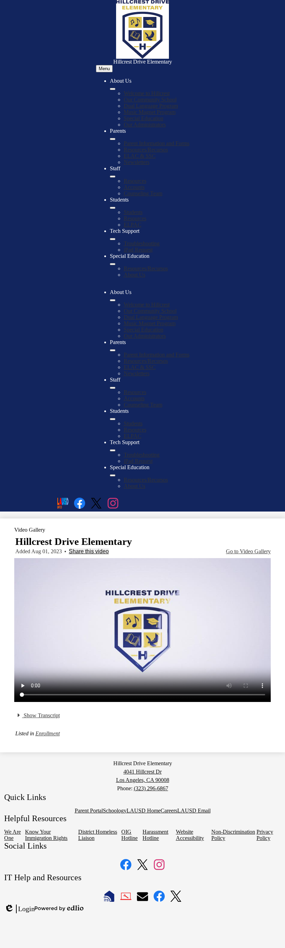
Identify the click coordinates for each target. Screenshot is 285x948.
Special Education (143, 118)
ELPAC (132, 225)
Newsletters (136, 162)
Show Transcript (41, 715)
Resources (135, 181)
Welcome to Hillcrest (147, 93)
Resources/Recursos (146, 150)
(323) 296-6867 (151, 788)
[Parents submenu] (112, 139)
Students (133, 212)
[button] (112, 300)
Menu (104, 68)
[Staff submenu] (112, 176)
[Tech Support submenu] (112, 239)
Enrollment (47, 733)
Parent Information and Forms (156, 143)
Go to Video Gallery (248, 551)
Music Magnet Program (150, 112)
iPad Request (138, 250)
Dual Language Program (151, 106)
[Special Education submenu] (112, 264)
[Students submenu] (112, 208)
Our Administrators (145, 125)
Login (19, 909)
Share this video (89, 551)
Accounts (134, 187)
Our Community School (150, 100)
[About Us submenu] (112, 89)
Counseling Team (143, 193)
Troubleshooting (142, 243)
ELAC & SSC (140, 156)
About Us (134, 275)
